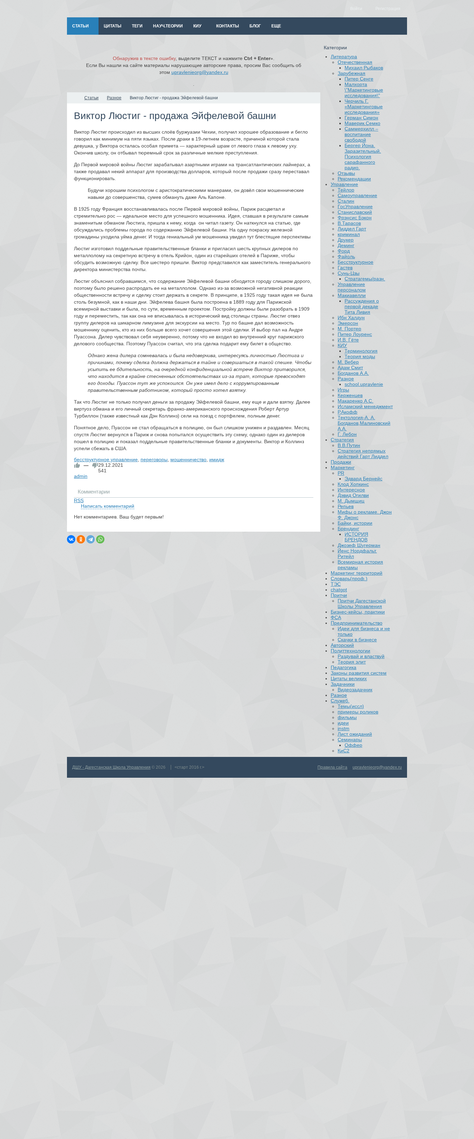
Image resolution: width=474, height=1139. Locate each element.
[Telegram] (90, 539)
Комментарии (94, 492)
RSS (79, 500)
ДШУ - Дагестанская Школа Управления (111, 767)
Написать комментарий (107, 506)
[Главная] (73, 97)
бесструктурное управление (106, 459)
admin (80, 476)
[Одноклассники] (81, 539)
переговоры (154, 459)
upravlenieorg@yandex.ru (199, 72)
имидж (216, 459)
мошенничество (188, 459)
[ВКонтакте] (71, 539)
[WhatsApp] (100, 539)
